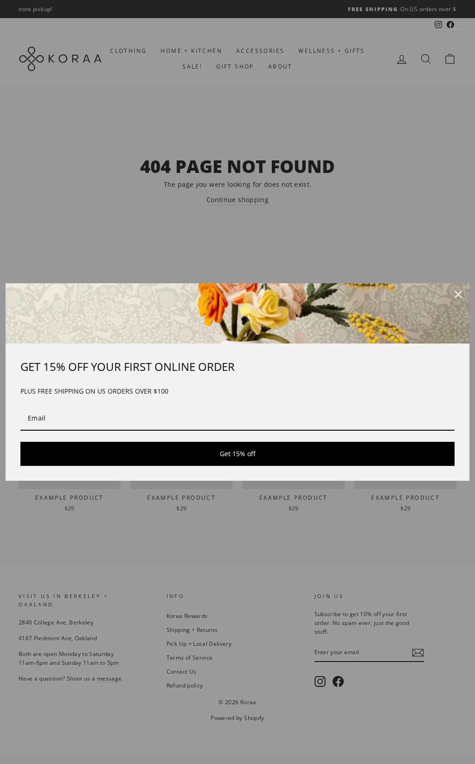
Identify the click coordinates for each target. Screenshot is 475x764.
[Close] (458, 294)
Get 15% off (238, 453)
